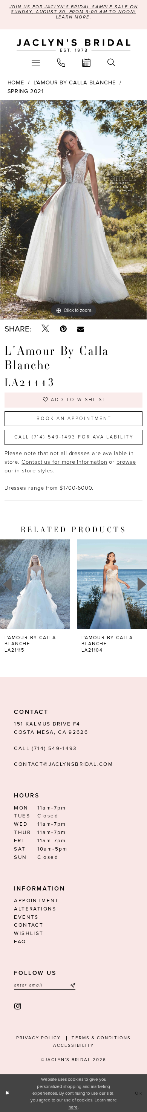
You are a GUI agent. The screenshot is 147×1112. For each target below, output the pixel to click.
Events (26, 917)
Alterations (35, 909)
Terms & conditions (101, 1038)
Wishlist (28, 933)
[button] (36, 63)
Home (16, 82)
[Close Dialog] (7, 1093)
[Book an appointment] (86, 63)
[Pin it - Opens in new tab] (63, 329)
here (73, 1107)
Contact (28, 925)
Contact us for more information (64, 462)
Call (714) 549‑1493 (45, 748)
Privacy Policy (38, 1038)
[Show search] (111, 63)
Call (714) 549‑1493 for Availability (74, 437)
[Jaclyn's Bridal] (73, 45)
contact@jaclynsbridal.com (63, 764)
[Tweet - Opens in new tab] (45, 329)
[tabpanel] (73, 209)
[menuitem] (36, 63)
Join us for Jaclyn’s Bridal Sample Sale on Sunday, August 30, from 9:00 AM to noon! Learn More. (73, 12)
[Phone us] (61, 63)
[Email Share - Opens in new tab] (80, 329)
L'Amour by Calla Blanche (75, 82)
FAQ (20, 942)
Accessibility (73, 1045)
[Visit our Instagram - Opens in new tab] (18, 1006)
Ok (139, 1093)
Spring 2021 (26, 91)
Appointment (36, 901)
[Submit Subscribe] (71, 985)
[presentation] (35, 584)
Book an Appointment (74, 419)
